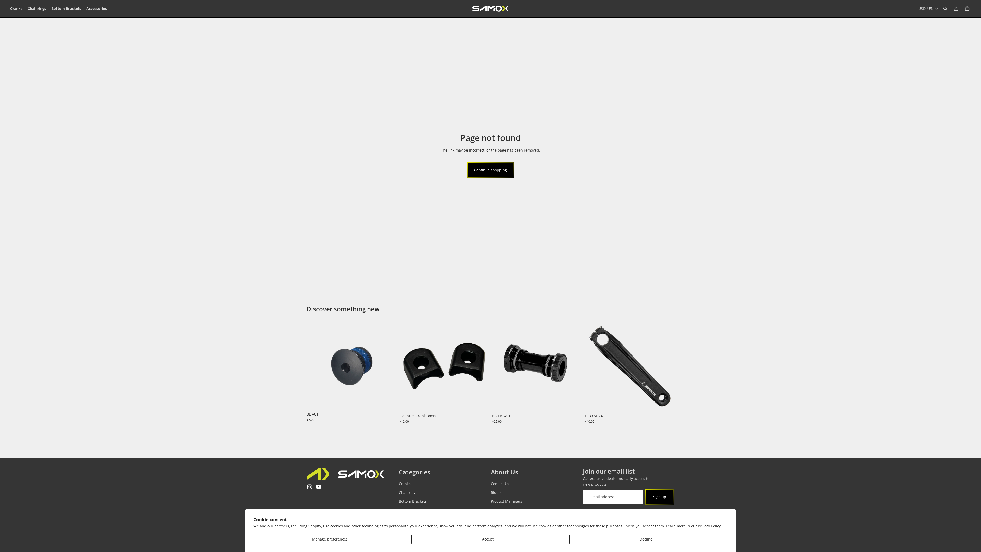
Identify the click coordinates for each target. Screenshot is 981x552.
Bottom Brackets (413, 501)
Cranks (405, 483)
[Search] (945, 8)
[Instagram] (310, 487)
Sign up (659, 496)
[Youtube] (319, 487)
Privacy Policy (709, 526)
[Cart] (967, 8)
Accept (488, 539)
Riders (496, 492)
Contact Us (500, 483)
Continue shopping (490, 170)
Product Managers (506, 501)
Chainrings (408, 492)
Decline (646, 539)
